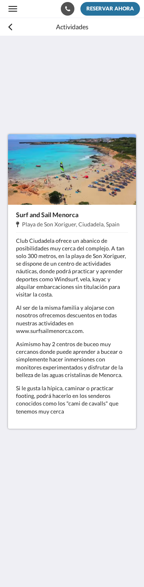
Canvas (52, 565)
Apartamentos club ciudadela (42, 8)
